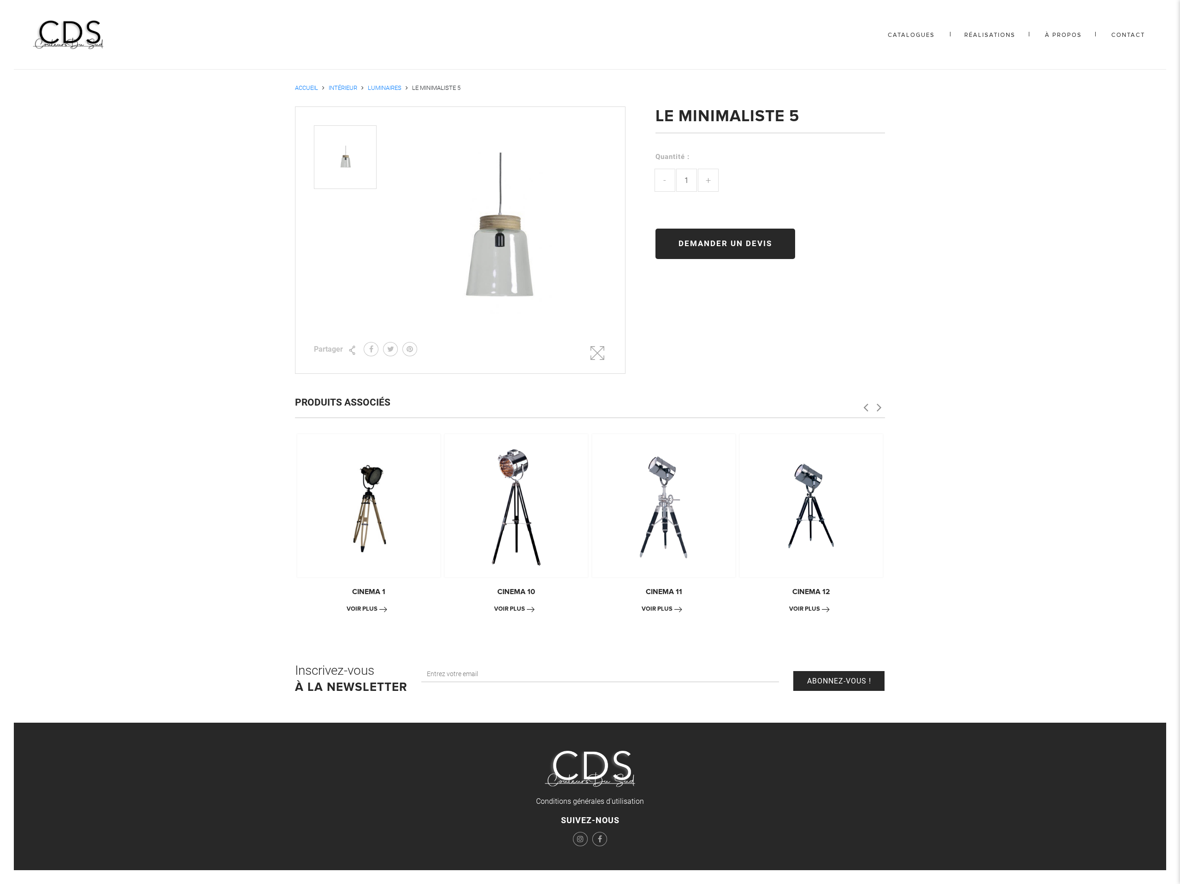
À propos (1063, 35)
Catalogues (911, 35)
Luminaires (384, 87)
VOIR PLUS (362, 609)
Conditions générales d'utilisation (590, 801)
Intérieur (343, 87)
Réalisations (989, 35)
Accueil (306, 87)
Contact (1128, 35)
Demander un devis (725, 243)
